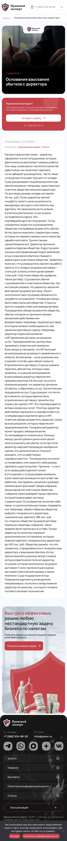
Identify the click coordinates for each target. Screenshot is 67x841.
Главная (6, 17)
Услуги (12, 758)
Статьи (45, 146)
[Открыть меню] (62, 7)
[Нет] (63, 830)
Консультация (19, 807)
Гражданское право (29, 146)
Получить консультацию (21, 646)
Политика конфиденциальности (28, 786)
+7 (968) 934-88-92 (44, 6)
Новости (13, 767)
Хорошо (14, 836)
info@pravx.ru (43, 736)
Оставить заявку (31, 118)
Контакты (14, 776)
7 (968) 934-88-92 (35, 125)
